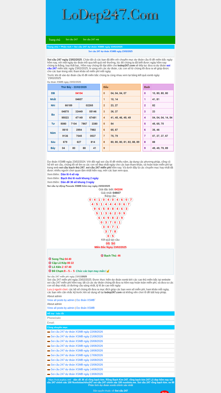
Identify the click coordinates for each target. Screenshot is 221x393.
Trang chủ (54, 39)
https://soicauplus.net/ (59, 379)
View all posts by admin (60, 300)
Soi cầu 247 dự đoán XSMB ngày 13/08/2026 (77, 374)
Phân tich (66, 46)
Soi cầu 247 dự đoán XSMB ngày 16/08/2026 (77, 360)
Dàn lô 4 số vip (70, 174)
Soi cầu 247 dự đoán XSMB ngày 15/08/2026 (77, 364)
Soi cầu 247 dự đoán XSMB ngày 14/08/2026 (77, 369)
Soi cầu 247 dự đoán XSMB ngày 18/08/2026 (77, 350)
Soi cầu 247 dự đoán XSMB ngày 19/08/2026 (77, 345)
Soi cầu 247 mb (91, 39)
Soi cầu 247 (72, 39)
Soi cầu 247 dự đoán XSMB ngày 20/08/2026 (77, 341)
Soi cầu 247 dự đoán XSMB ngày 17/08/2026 (77, 355)
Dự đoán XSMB (85, 300)
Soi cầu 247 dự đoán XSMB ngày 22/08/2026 (77, 331)
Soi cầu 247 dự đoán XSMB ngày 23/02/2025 (110, 51)
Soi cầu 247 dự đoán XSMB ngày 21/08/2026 (77, 336)
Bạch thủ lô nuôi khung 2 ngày (80, 178)
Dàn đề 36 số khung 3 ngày (77, 182)
